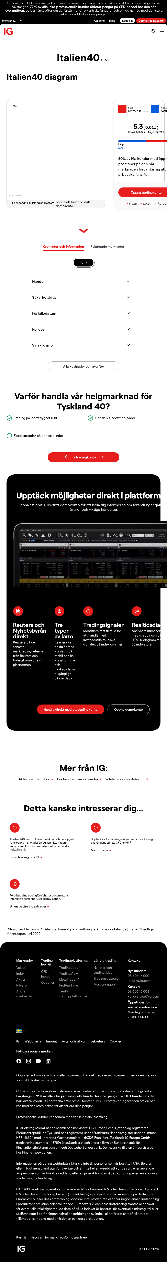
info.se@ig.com (139, 980)
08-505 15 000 (138, 976)
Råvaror (22, 985)
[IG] (8, 31)
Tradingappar (69, 967)
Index (20, 973)
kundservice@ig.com (143, 996)
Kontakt (134, 960)
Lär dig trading (105, 960)
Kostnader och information (63, 246)
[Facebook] (18, 1061)
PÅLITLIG (161, 203)
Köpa (164, 107)
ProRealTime (68, 985)
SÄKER (147, 203)
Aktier (20, 979)
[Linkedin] (48, 1061)
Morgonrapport (105, 984)
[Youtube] (38, 1061)
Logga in (127, 20)
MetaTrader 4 (69, 979)
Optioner (47, 982)
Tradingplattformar (74, 960)
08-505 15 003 (138, 991)
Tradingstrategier (107, 978)
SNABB (133, 203)
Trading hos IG (47, 962)
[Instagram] (28, 1061)
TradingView (68, 973)
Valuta (21, 967)
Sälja (130, 107)
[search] (153, 31)
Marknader (24, 960)
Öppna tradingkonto (151, 20)
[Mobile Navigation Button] (161, 31)
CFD (83, 263)
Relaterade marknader (107, 246)
